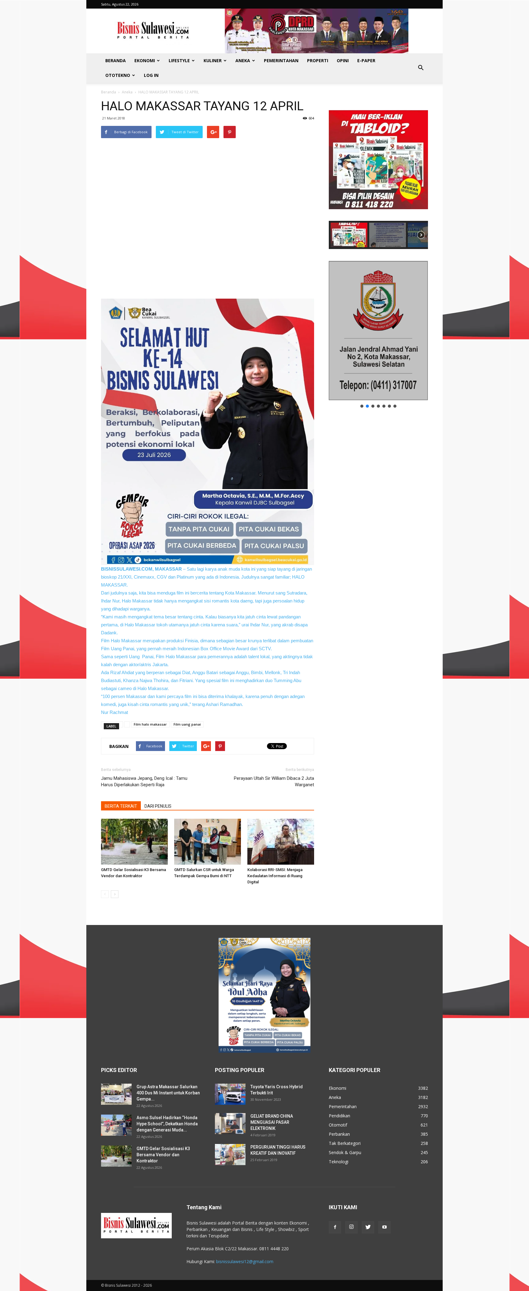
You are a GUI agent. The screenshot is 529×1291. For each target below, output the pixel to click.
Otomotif (338, 1125)
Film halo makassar (150, 724)
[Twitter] (368, 1227)
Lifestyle (179, 60)
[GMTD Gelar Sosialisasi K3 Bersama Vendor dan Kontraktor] (134, 842)
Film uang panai (187, 724)
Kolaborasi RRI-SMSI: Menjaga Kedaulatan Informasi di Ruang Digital (274, 875)
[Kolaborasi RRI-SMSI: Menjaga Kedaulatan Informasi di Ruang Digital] (280, 842)
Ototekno (117, 75)
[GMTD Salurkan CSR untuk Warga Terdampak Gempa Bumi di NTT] (207, 842)
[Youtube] (384, 1227)
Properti (317, 60)
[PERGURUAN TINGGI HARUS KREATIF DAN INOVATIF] (230, 1154)
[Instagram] (351, 1227)
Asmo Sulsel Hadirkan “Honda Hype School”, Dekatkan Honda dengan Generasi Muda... (167, 1123)
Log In (151, 75)
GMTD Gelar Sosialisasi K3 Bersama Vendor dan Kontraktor (163, 1154)
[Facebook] (335, 1227)
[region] (378, 173)
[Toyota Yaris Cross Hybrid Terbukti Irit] (230, 1094)
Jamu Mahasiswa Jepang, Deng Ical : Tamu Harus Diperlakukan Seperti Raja (144, 781)
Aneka (242, 60)
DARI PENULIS (157, 806)
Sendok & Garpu (345, 1152)
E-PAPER (366, 60)
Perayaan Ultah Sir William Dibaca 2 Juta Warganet (274, 781)
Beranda (115, 60)
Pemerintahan (281, 60)
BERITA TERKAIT (121, 806)
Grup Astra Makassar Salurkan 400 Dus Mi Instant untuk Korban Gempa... (168, 1092)
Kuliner (213, 60)
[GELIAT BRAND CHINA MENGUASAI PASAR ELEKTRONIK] (230, 1123)
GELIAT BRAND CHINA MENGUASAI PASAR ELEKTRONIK (271, 1122)
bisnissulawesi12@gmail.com (244, 1261)
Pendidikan (339, 1116)
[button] (420, 68)
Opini (343, 60)
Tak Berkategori (345, 1143)
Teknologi (338, 1162)
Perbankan (339, 1134)
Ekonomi (144, 60)
